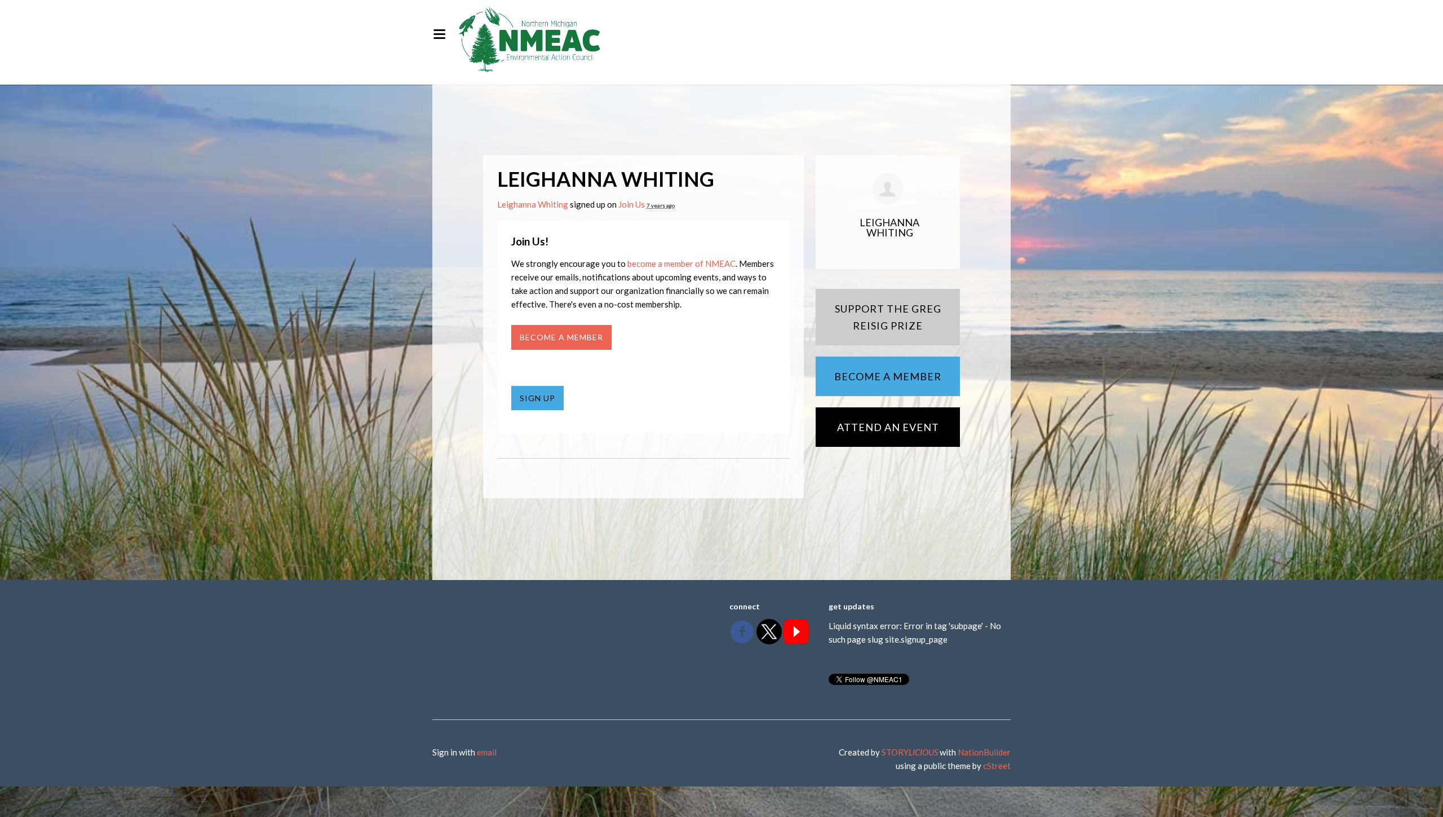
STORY (910, 752)
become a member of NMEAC (681, 263)
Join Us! (529, 241)
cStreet (997, 766)
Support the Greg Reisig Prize (888, 317)
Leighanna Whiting (532, 204)
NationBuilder (984, 752)
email (487, 752)
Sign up (537, 398)
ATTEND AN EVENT (888, 427)
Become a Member (561, 337)
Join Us (631, 204)
